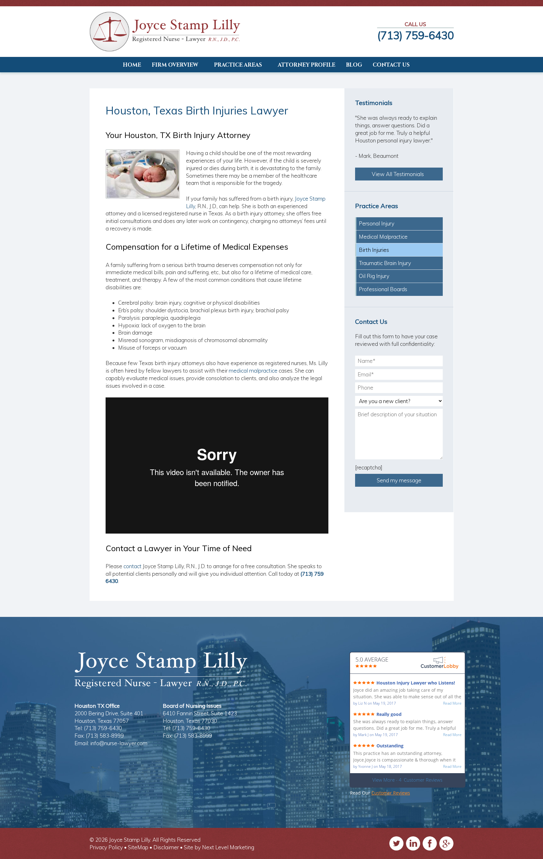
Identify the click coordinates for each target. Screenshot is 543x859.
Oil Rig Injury (374, 276)
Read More (452, 703)
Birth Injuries (374, 250)
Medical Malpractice (383, 236)
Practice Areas (238, 65)
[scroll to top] (271, 805)
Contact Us (391, 65)
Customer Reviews (390, 793)
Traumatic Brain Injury (385, 263)
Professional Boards (383, 289)
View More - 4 (407, 780)
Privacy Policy (106, 847)
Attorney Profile (306, 65)
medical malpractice (253, 370)
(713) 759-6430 (415, 35)
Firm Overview (175, 65)
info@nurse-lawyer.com (118, 743)
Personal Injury (376, 223)
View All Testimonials (399, 174)
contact (132, 566)
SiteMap (138, 847)
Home (132, 65)
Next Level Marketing (228, 847)
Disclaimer (166, 847)
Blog (354, 65)
